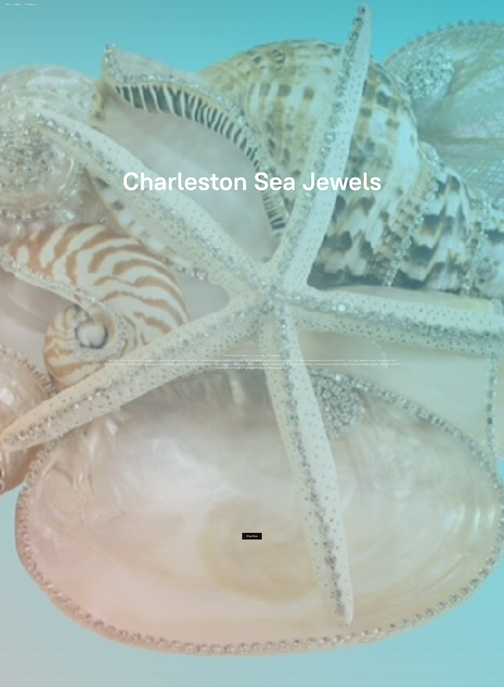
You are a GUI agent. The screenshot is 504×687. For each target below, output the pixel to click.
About (18, 4)
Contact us (30, 4)
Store (7, 4)
